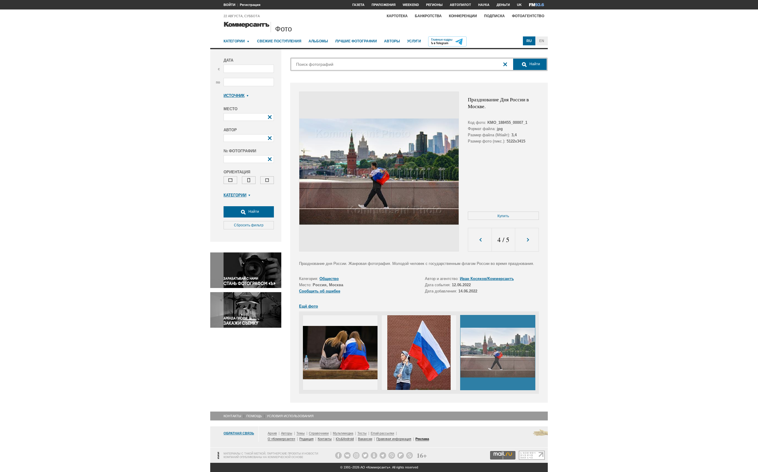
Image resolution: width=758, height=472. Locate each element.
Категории (234, 41)
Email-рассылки (382, 433)
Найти (253, 211)
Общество (329, 278)
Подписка (494, 16)
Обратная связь (239, 433)
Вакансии (365, 439)
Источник (234, 95)
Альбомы (318, 41)
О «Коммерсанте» (281, 439)
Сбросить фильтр (249, 225)
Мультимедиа (343, 433)
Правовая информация (393, 439)
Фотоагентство (528, 16)
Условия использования (290, 416)
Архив (272, 433)
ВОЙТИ (229, 5)
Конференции (463, 16)
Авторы (392, 41)
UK (519, 5)
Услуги (414, 41)
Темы (300, 433)
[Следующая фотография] (527, 240)
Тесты (362, 433)
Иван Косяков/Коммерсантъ (487, 278)
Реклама (422, 439)
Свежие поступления (279, 41)
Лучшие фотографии (356, 41)
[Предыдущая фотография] (480, 240)
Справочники (319, 433)
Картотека (397, 16)
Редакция (306, 439)
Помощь (254, 416)
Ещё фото (308, 306)
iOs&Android (345, 439)
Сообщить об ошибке (319, 291)
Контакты (232, 416)
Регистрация (250, 5)
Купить (503, 216)
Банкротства (428, 16)
